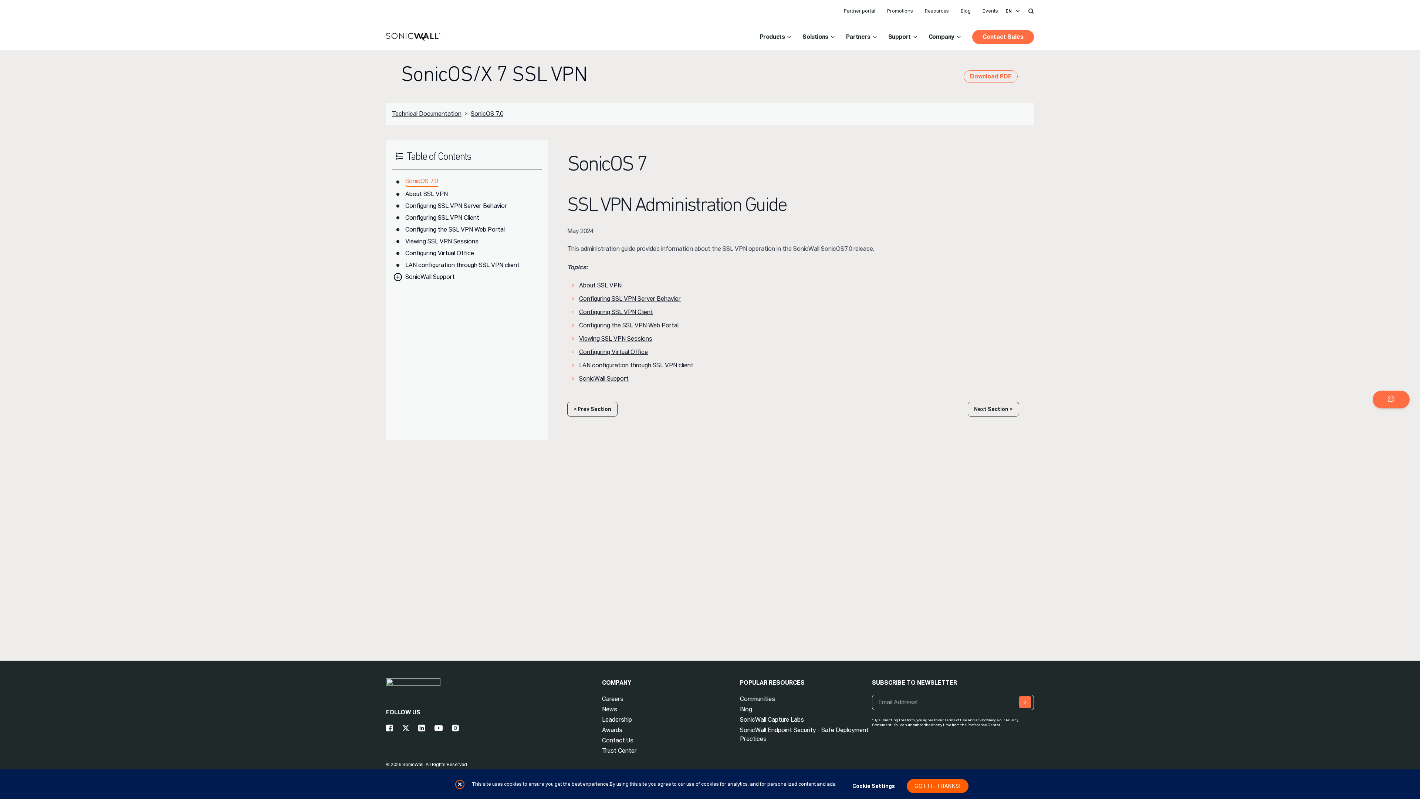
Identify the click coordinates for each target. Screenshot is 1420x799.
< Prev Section (592, 409)
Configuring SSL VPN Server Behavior (456, 205)
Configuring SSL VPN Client (442, 217)
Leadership (617, 719)
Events (990, 11)
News (609, 709)
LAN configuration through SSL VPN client (462, 265)
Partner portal (859, 11)
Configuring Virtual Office (439, 253)
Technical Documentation (427, 113)
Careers (612, 698)
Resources (937, 11)
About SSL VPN (426, 194)
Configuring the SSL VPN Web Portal (455, 229)
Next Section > (993, 409)
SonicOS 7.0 (487, 113)
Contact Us (617, 740)
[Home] (413, 37)
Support (899, 36)
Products (772, 36)
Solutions (815, 36)
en (1008, 11)
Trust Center (619, 750)
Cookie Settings (873, 786)
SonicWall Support (430, 276)
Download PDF (990, 76)
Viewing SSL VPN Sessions (442, 241)
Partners (858, 36)
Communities (757, 698)
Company (941, 36)
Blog (966, 11)
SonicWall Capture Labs (772, 719)
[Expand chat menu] (1391, 399)
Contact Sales (1003, 36)
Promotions (900, 11)
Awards (612, 730)
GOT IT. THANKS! (937, 786)
